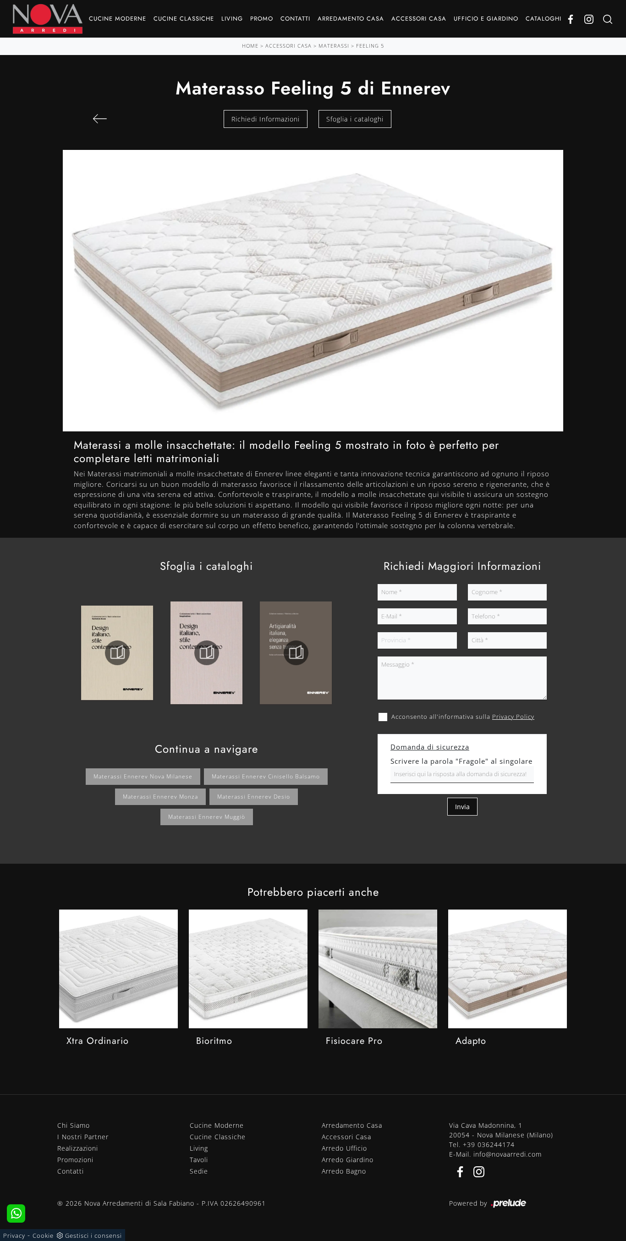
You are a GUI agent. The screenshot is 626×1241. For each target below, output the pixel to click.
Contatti (295, 18)
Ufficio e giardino (486, 18)
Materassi (333, 45)
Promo (261, 18)
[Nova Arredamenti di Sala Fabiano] (47, 19)
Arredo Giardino (347, 1159)
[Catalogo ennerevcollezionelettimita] (206, 653)
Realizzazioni (77, 1148)
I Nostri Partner (83, 1136)
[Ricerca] (607, 19)
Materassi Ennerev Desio (253, 796)
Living (232, 18)
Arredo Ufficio (344, 1148)
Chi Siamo (73, 1125)
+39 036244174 (489, 1144)
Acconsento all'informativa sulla (462, 716)
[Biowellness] (100, 119)
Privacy (14, 1235)
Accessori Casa (418, 18)
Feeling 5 (370, 45)
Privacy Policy (513, 716)
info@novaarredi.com (507, 1154)
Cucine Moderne (117, 18)
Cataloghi (543, 18)
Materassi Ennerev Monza (160, 796)
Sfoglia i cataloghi (355, 119)
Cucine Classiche (184, 18)
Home (250, 45)
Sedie (199, 1171)
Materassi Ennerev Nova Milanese (142, 776)
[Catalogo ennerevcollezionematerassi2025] (296, 653)
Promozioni (75, 1159)
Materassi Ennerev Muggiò (206, 817)
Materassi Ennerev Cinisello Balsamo (266, 776)
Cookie (43, 1235)
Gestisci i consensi (93, 1235)
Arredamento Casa (351, 18)
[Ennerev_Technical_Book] (117, 653)
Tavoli (199, 1159)
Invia (462, 806)
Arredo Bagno (344, 1171)
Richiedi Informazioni (265, 119)
